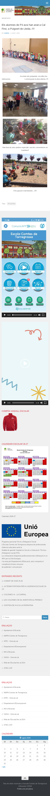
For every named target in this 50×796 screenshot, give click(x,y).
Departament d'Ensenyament (15, 647)
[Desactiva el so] (39, 315)
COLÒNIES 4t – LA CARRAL (15, 595)
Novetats (6, 18)
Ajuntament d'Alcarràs (12, 630)
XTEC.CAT (8, 668)
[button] (24, 267)
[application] (24, 267)
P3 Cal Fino (11, 203)
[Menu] (47, 3)
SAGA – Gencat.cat (11, 657)
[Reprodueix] (5, 315)
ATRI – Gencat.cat (11, 641)
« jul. (4, 767)
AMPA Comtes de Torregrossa (15, 636)
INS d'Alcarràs (9, 652)
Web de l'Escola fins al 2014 (14, 663)
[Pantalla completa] (43, 315)
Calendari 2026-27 (9, 516)
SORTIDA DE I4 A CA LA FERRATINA (18, 605)
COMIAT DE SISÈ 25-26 (13, 581)
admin (6, 33)
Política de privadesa (25, 789)
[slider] (22, 314)
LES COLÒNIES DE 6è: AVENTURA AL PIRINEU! (23, 600)
